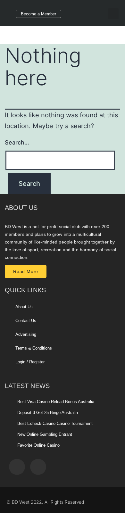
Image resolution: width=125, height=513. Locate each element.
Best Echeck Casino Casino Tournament (55, 423)
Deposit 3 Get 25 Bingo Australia (47, 412)
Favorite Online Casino (38, 445)
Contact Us (25, 320)
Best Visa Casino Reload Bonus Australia (55, 401)
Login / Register (30, 362)
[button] (113, 13)
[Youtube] (94, 12)
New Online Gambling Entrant (44, 434)
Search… (17, 142)
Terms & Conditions (33, 348)
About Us (24, 306)
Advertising (25, 334)
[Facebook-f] (76, 12)
